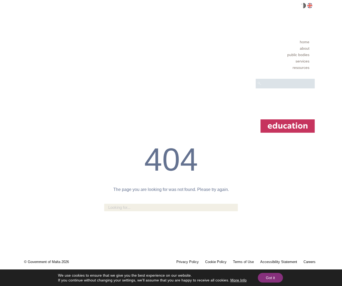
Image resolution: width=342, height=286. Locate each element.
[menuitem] (285, 42)
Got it (270, 278)
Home (304, 42)
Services (302, 61)
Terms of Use (243, 262)
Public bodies (298, 55)
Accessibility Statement (278, 262)
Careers (310, 262)
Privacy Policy (187, 262)
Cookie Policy (216, 262)
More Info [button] (238, 280)
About (304, 48)
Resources (301, 67)
